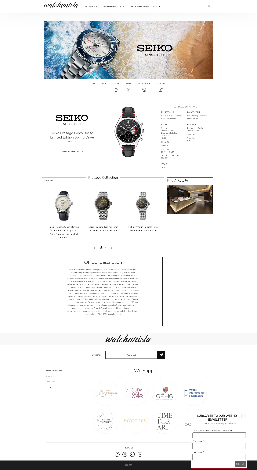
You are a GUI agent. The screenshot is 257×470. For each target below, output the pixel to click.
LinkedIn (140, 454)
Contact (49, 387)
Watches (116, 83)
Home (103, 83)
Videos (129, 83)
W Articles (161, 83)
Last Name (198, 452)
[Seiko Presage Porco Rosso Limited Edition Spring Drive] (128, 131)
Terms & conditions (54, 370)
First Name (198, 441)
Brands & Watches (113, 6)
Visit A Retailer (144, 83)
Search (209, 6)
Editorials (89, 6)
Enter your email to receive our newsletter (213, 430)
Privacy (49, 376)
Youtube (132, 454)
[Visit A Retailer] (190, 199)
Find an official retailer (70, 151)
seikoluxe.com (179, 68)
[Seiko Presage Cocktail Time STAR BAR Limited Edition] (50, 206)
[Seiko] (72, 119)
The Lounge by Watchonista (145, 6)
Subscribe (96, 354)
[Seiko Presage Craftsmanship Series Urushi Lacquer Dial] (129, 206)
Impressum (50, 382)
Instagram (183, 62)
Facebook (175, 62)
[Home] (62, 4)
